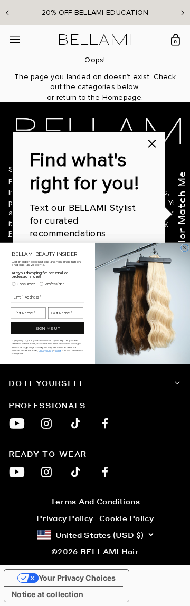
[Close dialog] (184, 247)
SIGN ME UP (47, 327)
